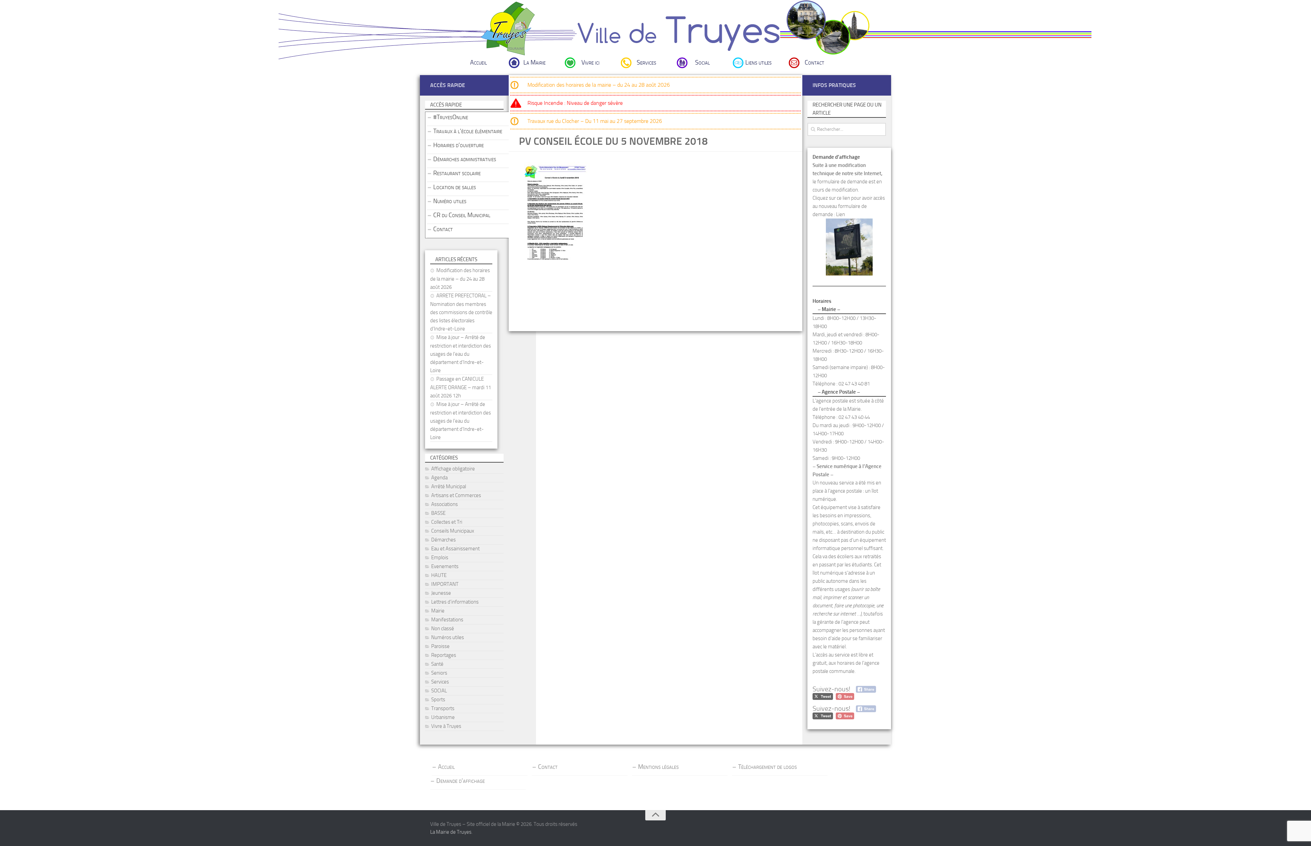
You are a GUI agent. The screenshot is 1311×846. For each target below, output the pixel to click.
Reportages (443, 655)
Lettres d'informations (455, 602)
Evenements (445, 566)
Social (702, 62)
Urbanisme (443, 717)
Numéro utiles (449, 201)
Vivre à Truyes (446, 726)
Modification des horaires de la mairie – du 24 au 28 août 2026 (598, 85)
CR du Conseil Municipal (461, 215)
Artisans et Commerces (456, 495)
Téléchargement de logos (767, 767)
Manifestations (447, 620)
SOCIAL (439, 691)
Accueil (478, 62)
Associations (444, 504)
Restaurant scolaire (457, 173)
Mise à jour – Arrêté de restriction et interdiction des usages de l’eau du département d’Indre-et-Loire (460, 353)
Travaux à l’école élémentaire (467, 131)
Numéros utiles (447, 637)
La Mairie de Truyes (450, 832)
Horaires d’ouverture (458, 145)
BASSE (438, 513)
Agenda (439, 478)
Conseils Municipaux (452, 531)
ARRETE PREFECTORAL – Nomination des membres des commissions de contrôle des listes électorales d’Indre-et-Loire (461, 312)
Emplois (439, 557)
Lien (840, 214)
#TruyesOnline (450, 117)
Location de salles (454, 187)
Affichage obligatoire (453, 469)
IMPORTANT (445, 584)
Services (646, 62)
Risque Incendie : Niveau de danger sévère (575, 103)
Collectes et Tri (446, 522)
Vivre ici (590, 62)
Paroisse (440, 646)
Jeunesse (441, 593)
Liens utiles (758, 62)
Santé (437, 664)
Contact (814, 62)
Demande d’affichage (460, 781)
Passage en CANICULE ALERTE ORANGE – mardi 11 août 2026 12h (460, 387)
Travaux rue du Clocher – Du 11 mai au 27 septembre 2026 (594, 121)
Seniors (439, 673)
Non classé (442, 628)
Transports (442, 708)
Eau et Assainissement (455, 549)
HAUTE (439, 575)
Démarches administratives (464, 159)
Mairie (438, 611)
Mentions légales (658, 767)
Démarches (443, 540)
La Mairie (534, 62)
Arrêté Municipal (448, 486)
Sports (438, 699)
